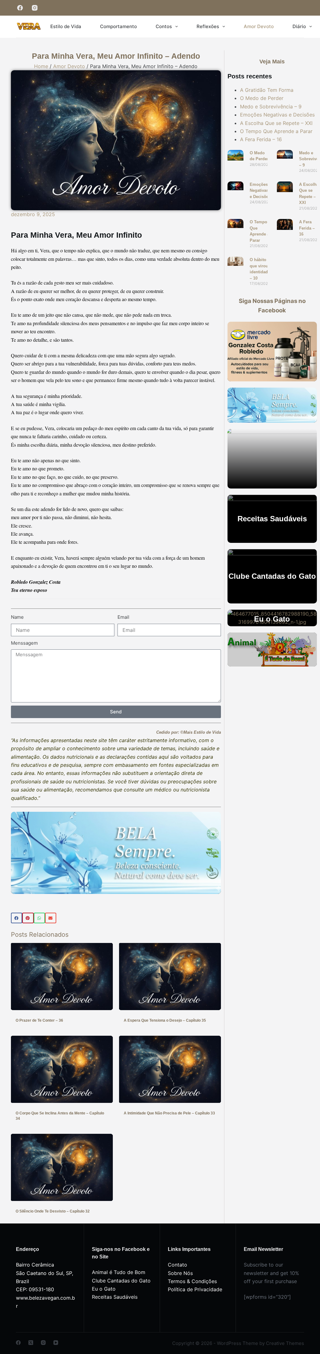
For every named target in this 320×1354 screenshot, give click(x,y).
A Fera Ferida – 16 (261, 139)
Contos (164, 26)
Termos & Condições (192, 1281)
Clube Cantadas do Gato (121, 1280)
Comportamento (118, 26)
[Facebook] (20, 8)
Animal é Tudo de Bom (118, 1272)
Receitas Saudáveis (115, 1297)
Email (123, 617)
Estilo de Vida (65, 26)
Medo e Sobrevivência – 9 (271, 106)
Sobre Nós (180, 1273)
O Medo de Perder (261, 98)
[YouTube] (55, 1342)
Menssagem (24, 643)
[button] (16, 918)
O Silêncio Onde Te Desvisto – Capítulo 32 (53, 1211)
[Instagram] (35, 8)
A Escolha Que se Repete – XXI (276, 123)
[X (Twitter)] (30, 1342)
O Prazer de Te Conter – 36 (39, 1020)
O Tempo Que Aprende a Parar (276, 131)
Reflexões (208, 26)
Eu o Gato (104, 1289)
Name (17, 617)
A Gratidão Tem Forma (266, 90)
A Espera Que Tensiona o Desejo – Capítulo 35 (165, 1020)
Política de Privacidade (195, 1289)
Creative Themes (285, 1343)
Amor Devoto (259, 26)
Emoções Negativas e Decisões (277, 115)
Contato (177, 1265)
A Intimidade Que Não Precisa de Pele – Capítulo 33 (169, 1113)
